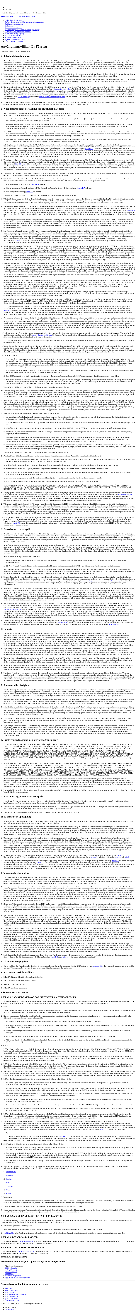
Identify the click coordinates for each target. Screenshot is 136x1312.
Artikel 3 (118, 857)
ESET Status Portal (11, 1296)
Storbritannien (11, 1172)
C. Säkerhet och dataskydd (14, 24)
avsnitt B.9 (131, 210)
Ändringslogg (9, 1274)
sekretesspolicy (115, 581)
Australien (9, 1175)
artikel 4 (127, 857)
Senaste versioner (11, 1272)
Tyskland (9, 1179)
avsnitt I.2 (40, 863)
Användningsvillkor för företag (24, 16)
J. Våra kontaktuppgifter (13, 37)
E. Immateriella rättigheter (13, 28)
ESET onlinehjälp (24, 97)
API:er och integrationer (13, 1276)
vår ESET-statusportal (125, 494)
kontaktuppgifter (97, 966)
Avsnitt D (121, 855)
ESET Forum (9, 1292)
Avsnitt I (94, 857)
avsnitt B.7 (81, 188)
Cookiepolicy (9, 1309)
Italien (8, 1183)
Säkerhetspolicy (114, 624)
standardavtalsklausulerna (12, 609)
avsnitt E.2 (7, 310)
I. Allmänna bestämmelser (13, 35)
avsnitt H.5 (64, 957)
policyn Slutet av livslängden (42, 335)
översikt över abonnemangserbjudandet (52, 97)
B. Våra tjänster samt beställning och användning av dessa (24, 22)
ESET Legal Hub (7, 16)
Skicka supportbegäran (12, 1300)
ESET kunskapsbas (11, 1290)
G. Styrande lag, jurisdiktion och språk (18, 32)
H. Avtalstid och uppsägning (14, 33)
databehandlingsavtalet (88, 581)
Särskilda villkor (20, 164)
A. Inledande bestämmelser (14, 20)
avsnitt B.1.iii (63, 1136)
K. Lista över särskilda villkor (15, 39)
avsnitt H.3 (115, 861)
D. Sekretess (9, 26)
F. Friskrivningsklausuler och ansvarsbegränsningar (22, 30)
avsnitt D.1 (16, 523)
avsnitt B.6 (35, 184)
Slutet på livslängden (12, 1270)
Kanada (8, 1193)
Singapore (9, 1186)
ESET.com (8, 1288)
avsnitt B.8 (29, 192)
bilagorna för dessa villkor (62, 89)
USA (8, 1190)
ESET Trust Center (11, 1298)
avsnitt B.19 (89, 149)
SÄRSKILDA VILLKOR (14, 41)
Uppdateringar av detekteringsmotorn (17, 1277)
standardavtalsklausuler (26, 1251)
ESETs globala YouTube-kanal (15, 1294)
